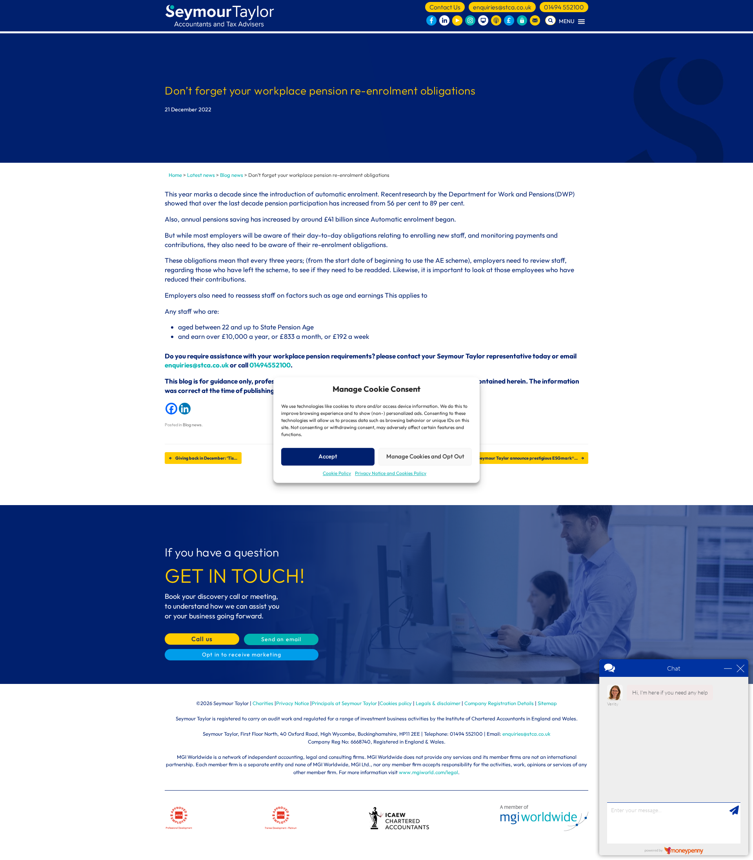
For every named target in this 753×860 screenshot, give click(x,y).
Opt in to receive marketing (241, 654)
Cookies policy (396, 703)
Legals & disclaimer (438, 703)
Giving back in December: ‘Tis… (203, 458)
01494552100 (270, 365)
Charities (263, 703)
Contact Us (444, 7)
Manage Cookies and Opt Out (425, 456)
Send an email (281, 639)
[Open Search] (550, 20)
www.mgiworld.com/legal (428, 772)
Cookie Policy (337, 473)
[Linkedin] (185, 409)
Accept (327, 456)
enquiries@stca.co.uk (502, 7)
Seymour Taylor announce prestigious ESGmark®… (531, 458)
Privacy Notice (292, 703)
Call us (202, 639)
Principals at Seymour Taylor (344, 703)
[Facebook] (171, 409)
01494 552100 (564, 7)
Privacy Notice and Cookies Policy (390, 473)
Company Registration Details (499, 703)
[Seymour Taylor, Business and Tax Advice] (220, 15)
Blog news (192, 424)
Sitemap (547, 703)
